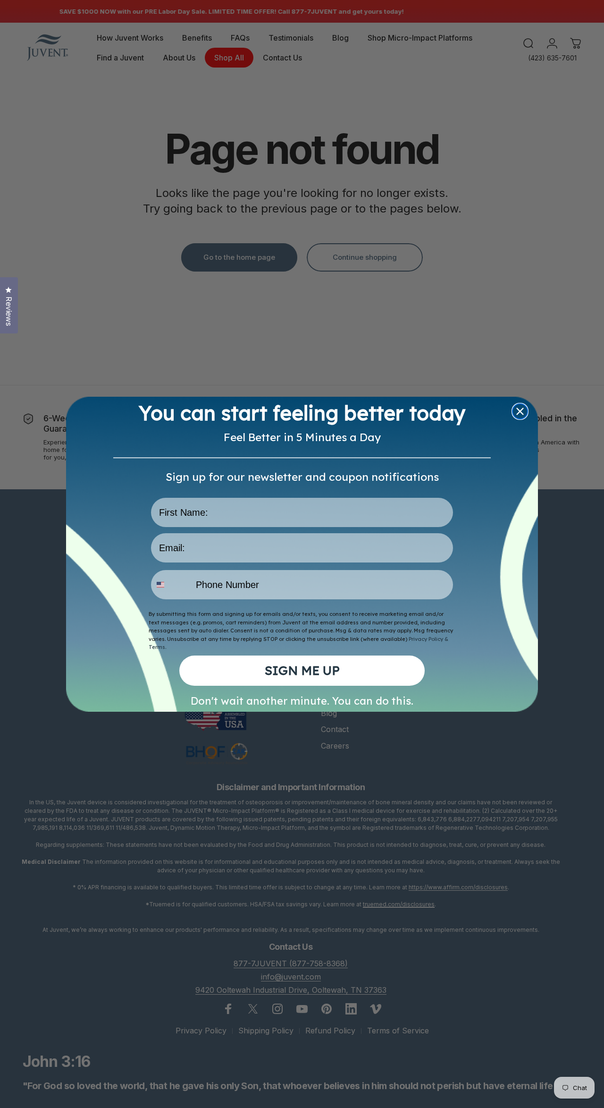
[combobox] (171, 585)
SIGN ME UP (302, 670)
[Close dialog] (520, 411)
